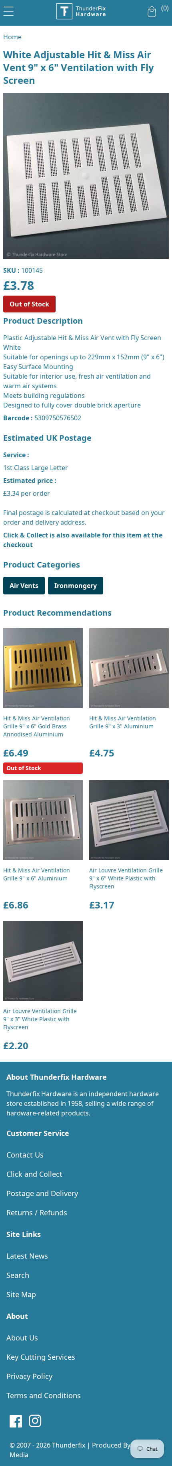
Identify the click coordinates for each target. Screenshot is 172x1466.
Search (17, 1275)
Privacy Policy (29, 1376)
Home (12, 36)
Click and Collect (34, 1174)
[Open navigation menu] (8, 9)
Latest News (27, 1256)
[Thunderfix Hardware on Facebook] (16, 1421)
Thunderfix (68, 1445)
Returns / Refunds (36, 1212)
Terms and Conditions (43, 1395)
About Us (22, 1337)
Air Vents (24, 585)
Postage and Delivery (42, 1193)
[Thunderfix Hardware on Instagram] (35, 1421)
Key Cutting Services (40, 1357)
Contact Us (25, 1155)
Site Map (21, 1294)
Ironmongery (75, 585)
